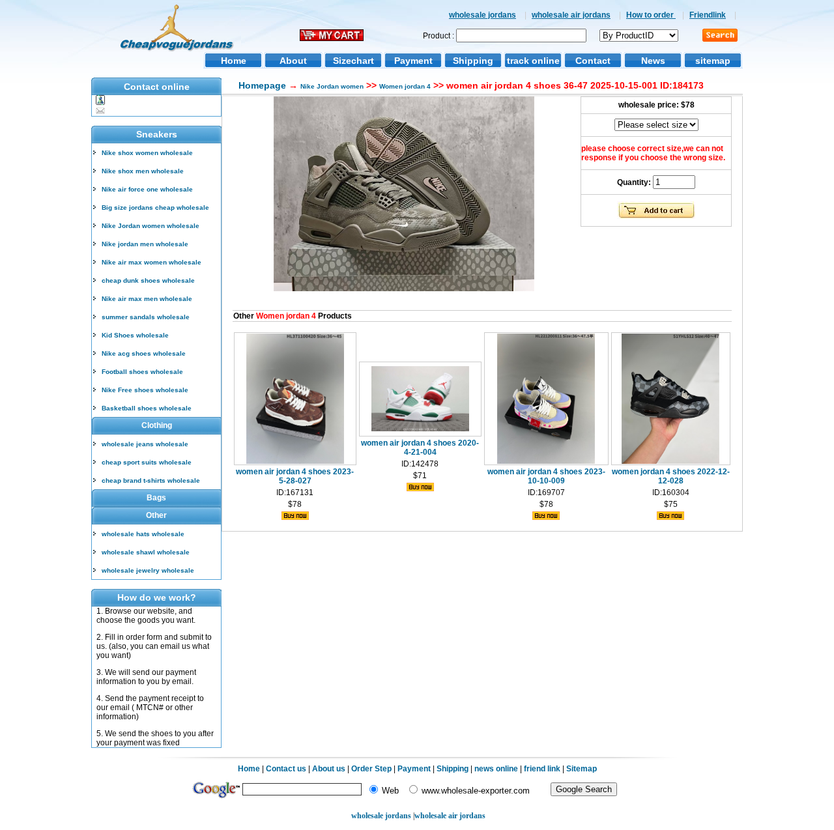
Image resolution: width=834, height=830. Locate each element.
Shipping (473, 60)
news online (496, 768)
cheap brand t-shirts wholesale (151, 480)
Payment (413, 60)
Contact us (286, 768)
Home (233, 60)
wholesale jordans (482, 15)
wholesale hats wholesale (143, 533)
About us (328, 768)
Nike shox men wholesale (143, 171)
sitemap (712, 60)
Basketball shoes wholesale (147, 408)
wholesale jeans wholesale (145, 444)
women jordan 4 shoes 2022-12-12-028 (671, 476)
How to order (651, 15)
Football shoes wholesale (142, 371)
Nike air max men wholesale (147, 298)
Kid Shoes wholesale (135, 335)
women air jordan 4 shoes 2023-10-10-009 (546, 476)
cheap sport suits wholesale (147, 462)
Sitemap (581, 768)
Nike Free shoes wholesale (145, 390)
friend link (542, 768)
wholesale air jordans (571, 15)
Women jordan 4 (405, 86)
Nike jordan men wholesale (145, 244)
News (653, 60)
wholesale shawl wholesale (146, 552)
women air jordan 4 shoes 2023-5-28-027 (295, 476)
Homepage (262, 85)
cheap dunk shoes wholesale (148, 280)
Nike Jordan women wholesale (150, 225)
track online (533, 60)
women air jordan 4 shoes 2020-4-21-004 (420, 447)
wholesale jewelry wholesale (148, 570)
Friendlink (707, 15)
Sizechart (353, 60)
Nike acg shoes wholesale (144, 353)
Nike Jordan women (332, 86)
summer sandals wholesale (146, 317)
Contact (593, 60)
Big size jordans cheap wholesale (155, 207)
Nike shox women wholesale (147, 152)
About (293, 60)
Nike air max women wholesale (151, 262)
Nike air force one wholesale (147, 189)
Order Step (372, 768)
